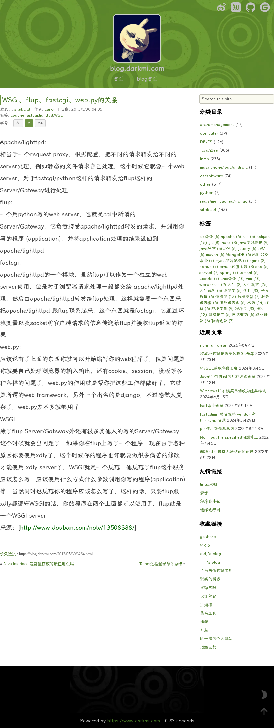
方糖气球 (208, 587)
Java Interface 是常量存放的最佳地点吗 (38, 564)
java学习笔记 (253, 242)
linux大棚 (208, 484)
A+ (40, 123)
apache (17, 115)
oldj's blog (210, 553)
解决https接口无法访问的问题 (227, 451)
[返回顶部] (264, 711)
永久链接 (8, 554)
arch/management (217, 124)
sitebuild (22, 109)
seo (262, 266)
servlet (209, 272)
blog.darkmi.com (137, 68)
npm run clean (213, 345)
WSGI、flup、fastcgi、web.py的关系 (60, 100)
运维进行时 (210, 510)
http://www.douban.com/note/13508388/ (77, 527)
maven (215, 254)
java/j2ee (209, 150)
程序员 (245, 308)
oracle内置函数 (236, 266)
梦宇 (204, 493)
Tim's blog (210, 562)
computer (209, 133)
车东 (204, 630)
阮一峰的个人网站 (216, 638)
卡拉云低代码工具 (216, 570)
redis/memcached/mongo (224, 201)
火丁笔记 (208, 596)
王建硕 (206, 605)
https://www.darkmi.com (133, 720)
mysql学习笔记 (231, 260)
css (248, 236)
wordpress (212, 284)
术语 (255, 302)
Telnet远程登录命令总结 (160, 564)
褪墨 (204, 621)
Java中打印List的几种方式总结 (227, 376)
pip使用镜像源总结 (217, 428)
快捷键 (225, 296)
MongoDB (238, 254)
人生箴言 (255, 284)
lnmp (204, 159)
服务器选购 (232, 302)
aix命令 (209, 236)
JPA (230, 248)
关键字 (232, 290)
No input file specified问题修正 (229, 437)
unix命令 (232, 278)
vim (253, 278)
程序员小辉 (210, 501)
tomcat (249, 272)
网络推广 (219, 314)
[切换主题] (264, 694)
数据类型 (248, 296)
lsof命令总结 (211, 405)
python (206, 192)
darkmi (50, 109)
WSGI (59, 115)
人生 (234, 284)
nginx (257, 260)
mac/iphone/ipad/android (224, 167)
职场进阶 (222, 320)
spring (229, 272)
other (205, 184)
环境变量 (222, 308)
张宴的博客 (210, 579)
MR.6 (205, 545)
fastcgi (31, 115)
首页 (118, 79)
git (213, 242)
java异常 (210, 248)
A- (18, 123)
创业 (251, 290)
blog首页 (147, 79)
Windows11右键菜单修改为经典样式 (233, 391)
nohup (208, 266)
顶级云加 (208, 647)
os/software (211, 176)
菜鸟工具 (208, 613)
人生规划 (210, 290)
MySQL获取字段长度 (219, 368)
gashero (208, 536)
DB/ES (206, 142)
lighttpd (46, 115)
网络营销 (243, 314)
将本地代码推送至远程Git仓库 (227, 353)
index (229, 242)
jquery (247, 248)
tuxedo (209, 278)
